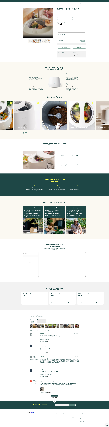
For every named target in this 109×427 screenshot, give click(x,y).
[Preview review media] (31, 326)
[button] (60, 11)
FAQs (80, 418)
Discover (64, 413)
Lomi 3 (56, 416)
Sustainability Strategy (73, 415)
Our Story (72, 413)
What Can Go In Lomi (83, 415)
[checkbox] (47, 330)
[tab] (25, 149)
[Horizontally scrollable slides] (37, 23)
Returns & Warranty (83, 416)
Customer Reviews (66, 416)
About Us (37, 3)
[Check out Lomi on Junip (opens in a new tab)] (56, 397)
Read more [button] (57, 362)
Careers (72, 417)
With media (47, 330)
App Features (65, 415)
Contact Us (81, 413)
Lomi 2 (56, 415)
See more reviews (54, 395)
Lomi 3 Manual (82, 421)
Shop (32, 3)
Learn (29, 3)
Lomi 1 (56, 413)
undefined (37, 41)
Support (42, 3)
